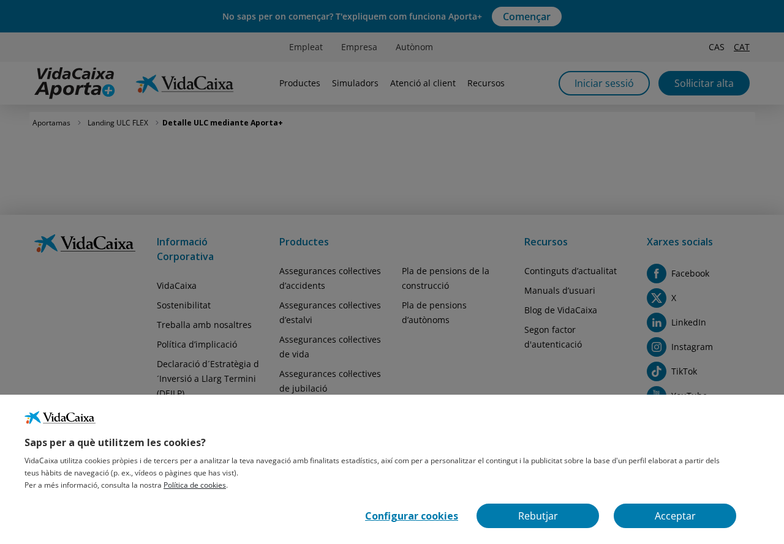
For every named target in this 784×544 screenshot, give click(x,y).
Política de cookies (195, 485)
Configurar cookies (411, 516)
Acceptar (675, 516)
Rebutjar (538, 516)
